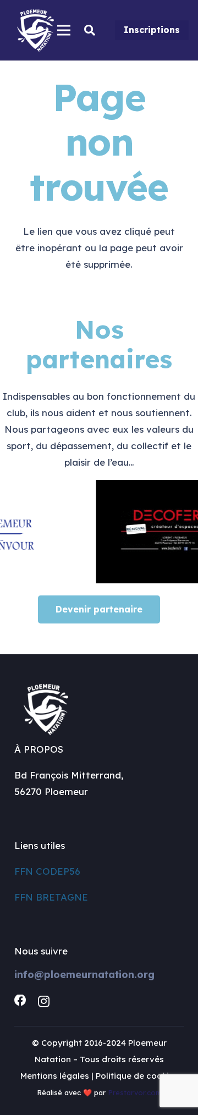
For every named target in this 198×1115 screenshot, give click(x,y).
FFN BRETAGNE (51, 897)
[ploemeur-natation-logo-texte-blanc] (35, 30)
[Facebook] (20, 1001)
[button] (90, 30)
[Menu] (64, 30)
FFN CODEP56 (47, 871)
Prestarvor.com (135, 1092)
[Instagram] (44, 1001)
